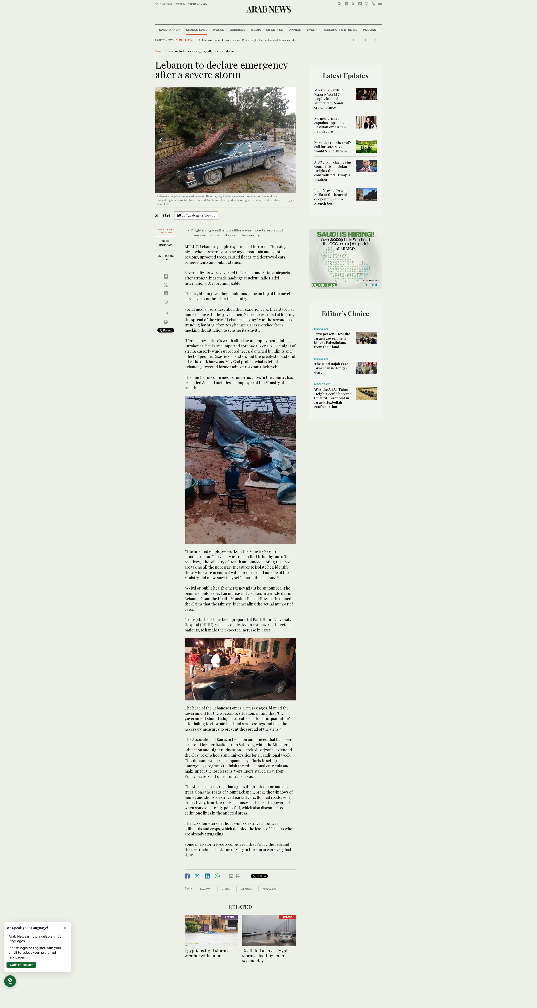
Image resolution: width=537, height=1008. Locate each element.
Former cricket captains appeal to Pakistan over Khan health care (330, 124)
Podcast (370, 29)
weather (246, 888)
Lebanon (205, 888)
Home (159, 51)
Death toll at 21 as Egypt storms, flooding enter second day (265, 955)
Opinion (294, 29)
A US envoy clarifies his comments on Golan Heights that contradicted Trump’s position (333, 171)
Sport (312, 29)
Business (237, 29)
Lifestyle (274, 29)
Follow (167, 330)
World (218, 29)
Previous (160, 140)
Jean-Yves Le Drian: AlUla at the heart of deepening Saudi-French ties (239, 40)
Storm (225, 888)
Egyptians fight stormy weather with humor (206, 953)
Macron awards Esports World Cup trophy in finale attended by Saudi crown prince (329, 98)
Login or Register (21, 964)
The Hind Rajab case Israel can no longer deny (331, 368)
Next (290, 140)
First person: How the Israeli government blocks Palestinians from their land (332, 340)
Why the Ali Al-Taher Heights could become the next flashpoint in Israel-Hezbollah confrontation (332, 398)
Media (256, 29)
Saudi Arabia (170, 29)
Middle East (196, 29)
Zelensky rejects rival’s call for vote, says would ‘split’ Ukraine (333, 146)
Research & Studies (340, 29)
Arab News (166, 3)
